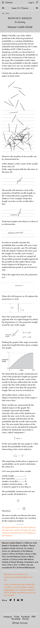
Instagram (7, 617)
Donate (25, 619)
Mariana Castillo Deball (11, 543)
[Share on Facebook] (14, 600)
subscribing (8, 590)
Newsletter (16, 619)
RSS (34, 617)
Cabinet (8, 2)
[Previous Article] (3, 8)
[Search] (37, 2)
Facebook (25, 617)
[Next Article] (36, 8)
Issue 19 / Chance (20, 8)
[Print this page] (22, 600)
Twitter (17, 617)
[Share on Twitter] (10, 600)
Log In (31, 2)
